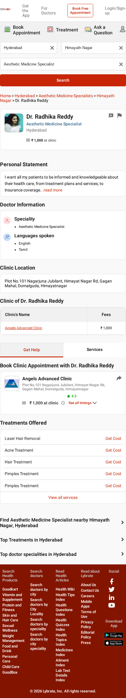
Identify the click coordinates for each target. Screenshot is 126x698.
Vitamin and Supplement (12, 597)
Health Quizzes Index (62, 625)
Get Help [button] (31, 349)
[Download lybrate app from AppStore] (114, 645)
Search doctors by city (39, 589)
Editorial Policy (87, 634)
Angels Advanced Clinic (23, 328)
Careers (87, 596)
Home (5, 95)
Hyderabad (25, 95)
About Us (88, 585)
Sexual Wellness (10, 628)
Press (86, 642)
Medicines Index (64, 652)
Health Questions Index (64, 610)
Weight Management (13, 638)
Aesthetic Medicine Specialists (66, 95)
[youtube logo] (111, 607)
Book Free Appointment (80, 10)
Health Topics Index (61, 640)
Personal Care (9, 658)
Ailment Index (62, 662)
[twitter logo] (111, 591)
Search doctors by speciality (39, 624)
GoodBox (10, 672)
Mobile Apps (86, 603)
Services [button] (95, 349)
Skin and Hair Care (10, 617)
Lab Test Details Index (63, 675)
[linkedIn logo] (111, 599)
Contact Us (90, 590)
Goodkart (10, 589)
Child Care (10, 667)
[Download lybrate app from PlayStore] (114, 637)
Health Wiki (65, 589)
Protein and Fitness (11, 607)
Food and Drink (10, 648)
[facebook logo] (111, 583)
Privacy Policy (87, 624)
